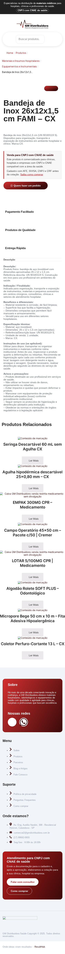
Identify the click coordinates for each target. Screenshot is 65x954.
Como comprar (19, 891)
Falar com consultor (22, 882)
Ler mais (33, 460)
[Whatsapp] (23, 722)
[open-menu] (56, 39)
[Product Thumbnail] (51, 88)
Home (10, 53)
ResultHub (39, 946)
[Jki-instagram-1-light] (12, 722)
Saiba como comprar (31, 174)
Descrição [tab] (9, 259)
